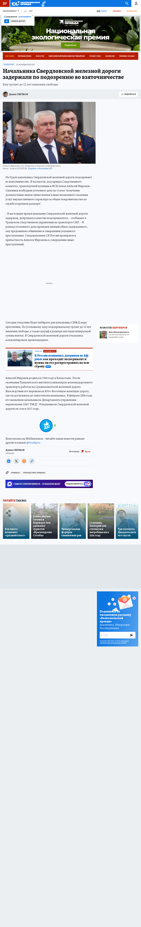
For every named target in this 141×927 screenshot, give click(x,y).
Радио (104, 11)
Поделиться (130, 94)
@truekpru (33, 442)
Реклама (117, 11)
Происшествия (9, 64)
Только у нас (95, 56)
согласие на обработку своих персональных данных (114, 642)
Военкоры (110, 56)
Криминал (15, 473)
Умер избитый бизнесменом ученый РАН (67, 56)
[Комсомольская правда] (26, 3)
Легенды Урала (24, 56)
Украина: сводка (127, 56)
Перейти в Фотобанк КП (40, 168)
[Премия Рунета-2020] (43, 3)
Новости (40, 56)
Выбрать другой (18, 21)
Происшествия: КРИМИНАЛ (34, 473)
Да (7, 21)
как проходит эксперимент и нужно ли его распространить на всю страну (61, 361)
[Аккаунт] (136, 3)
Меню (5, 3)
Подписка (131, 11)
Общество (38, 351)
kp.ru (87, 451)
